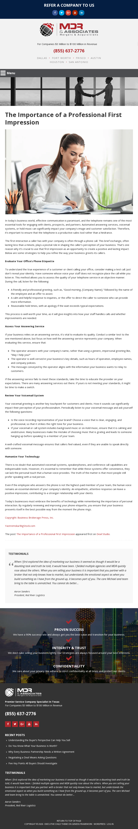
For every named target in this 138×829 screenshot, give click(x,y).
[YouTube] (75, 12)
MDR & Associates (69, 29)
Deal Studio (103, 534)
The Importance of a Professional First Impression (45, 534)
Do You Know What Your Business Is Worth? (32, 745)
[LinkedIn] (81, 12)
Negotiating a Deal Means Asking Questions (32, 757)
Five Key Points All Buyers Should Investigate (32, 763)
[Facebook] (55, 12)
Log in (110, 824)
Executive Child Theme (56, 824)
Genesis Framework (82, 824)
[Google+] (68, 12)
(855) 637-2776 (69, 51)
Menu (11, 73)
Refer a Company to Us (69, 5)
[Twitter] (61, 12)
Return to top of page (69, 820)
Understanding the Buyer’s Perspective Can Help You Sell (39, 740)
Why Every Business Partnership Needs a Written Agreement (41, 751)
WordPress (99, 824)
